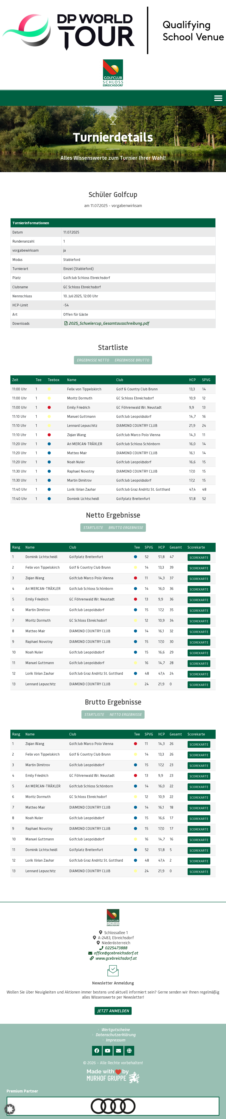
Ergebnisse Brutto (132, 360)
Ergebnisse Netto (93, 360)
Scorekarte (199, 557)
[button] (218, 98)
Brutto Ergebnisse (125, 527)
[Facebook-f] (97, 1051)
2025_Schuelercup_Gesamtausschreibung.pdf (108, 323)
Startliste (93, 527)
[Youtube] (108, 1051)
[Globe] (129, 1051)
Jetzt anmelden (113, 1010)
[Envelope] (118, 1051)
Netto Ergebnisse (125, 714)
